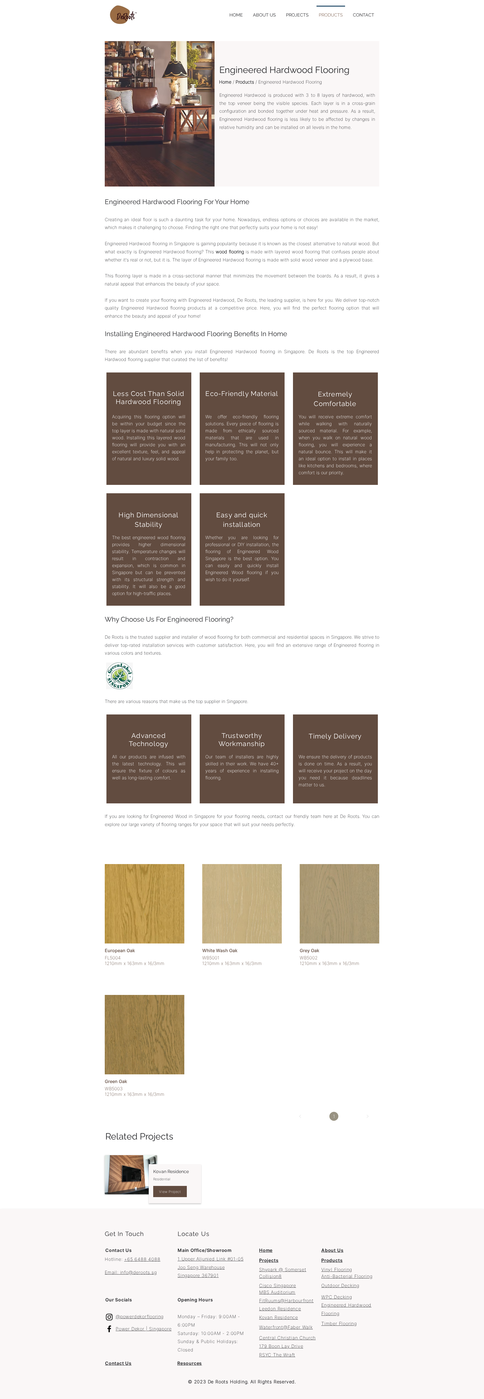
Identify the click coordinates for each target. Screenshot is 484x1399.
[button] (297, 13)
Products (245, 82)
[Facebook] (109, 1328)
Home (225, 82)
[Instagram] (109, 1317)
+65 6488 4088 (142, 1259)
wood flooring (230, 251)
